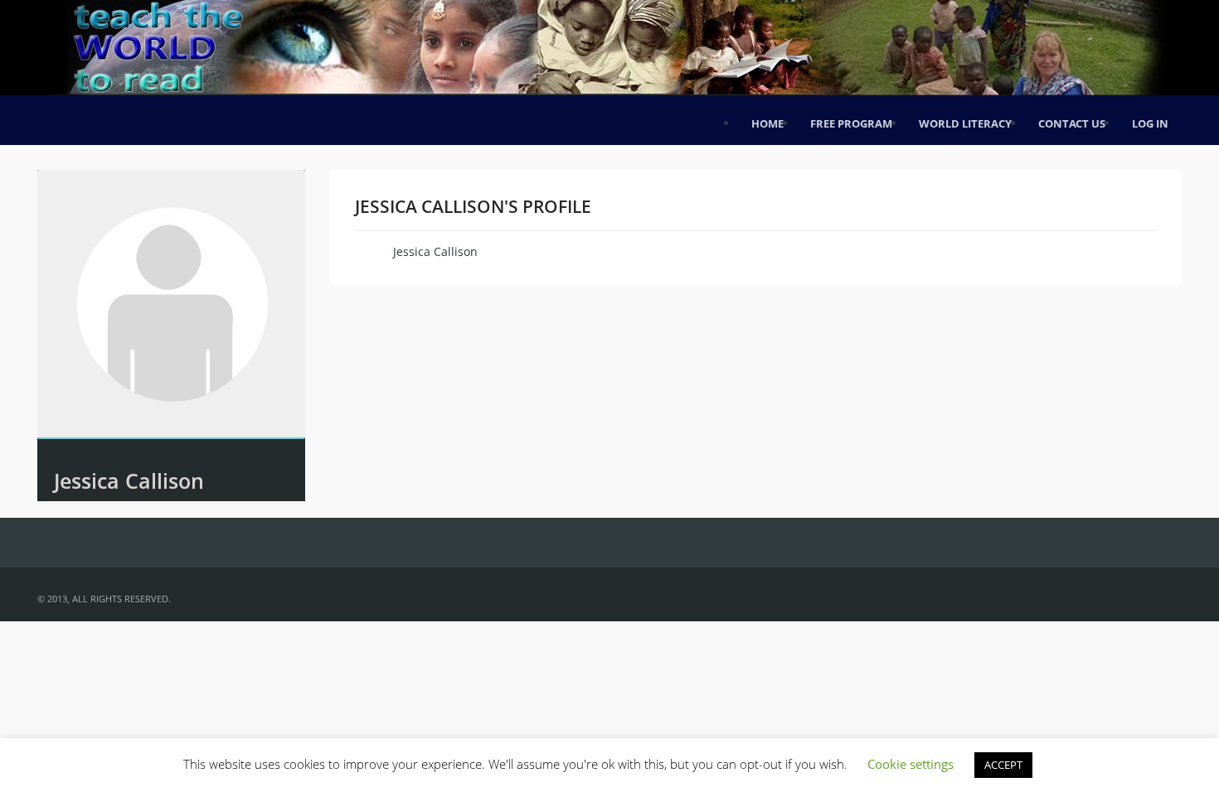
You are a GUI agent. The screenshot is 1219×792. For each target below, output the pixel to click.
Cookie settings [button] (910, 764)
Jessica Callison (129, 480)
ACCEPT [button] (1003, 764)
